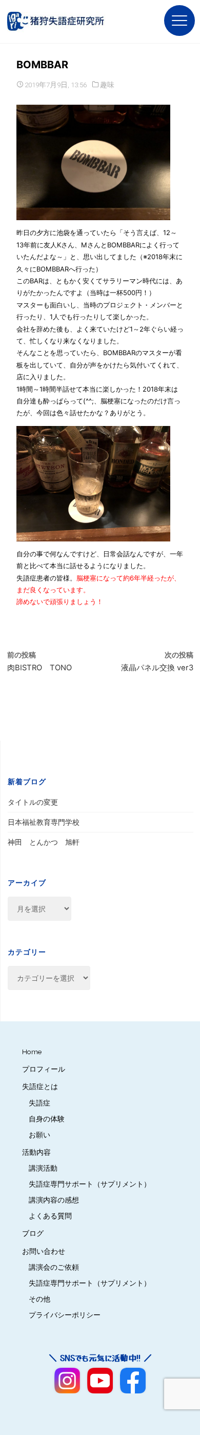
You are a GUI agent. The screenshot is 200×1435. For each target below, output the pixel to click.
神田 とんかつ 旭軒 (43, 842)
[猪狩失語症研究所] (58, 21)
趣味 (107, 85)
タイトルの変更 (33, 802)
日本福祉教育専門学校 (43, 822)
